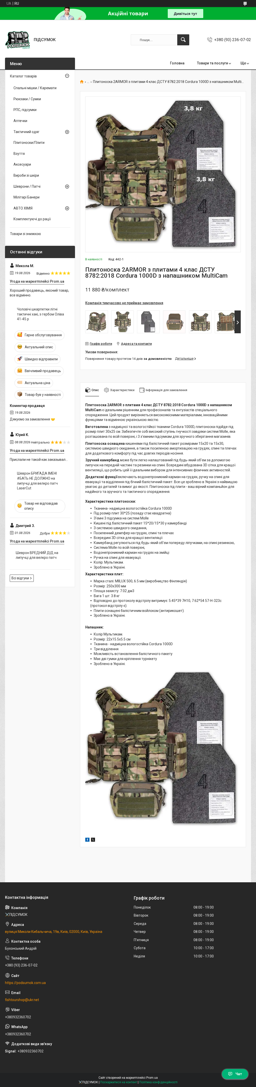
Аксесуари (22, 164)
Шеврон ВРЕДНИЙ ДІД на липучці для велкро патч (37, 555)
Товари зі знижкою (25, 234)
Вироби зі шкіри (26, 175)
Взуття (19, 154)
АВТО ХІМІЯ (23, 208)
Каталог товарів (23, 76)
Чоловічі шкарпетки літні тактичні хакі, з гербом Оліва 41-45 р (40, 314)
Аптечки (20, 121)
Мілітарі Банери (27, 197)
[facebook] (87, 840)
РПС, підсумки (25, 110)
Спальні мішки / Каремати (35, 88)
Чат (239, 1074)
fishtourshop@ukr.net (22, 1000)
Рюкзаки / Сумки (27, 99)
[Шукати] (183, 39)
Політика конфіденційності (158, 1082)
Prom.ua (152, 1077)
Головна (177, 63)
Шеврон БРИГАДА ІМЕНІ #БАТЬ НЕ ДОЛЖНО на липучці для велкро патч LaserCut (37, 480)
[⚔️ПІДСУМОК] (17, 39)
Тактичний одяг (27, 132)
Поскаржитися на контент (118, 1082)
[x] (93, 840)
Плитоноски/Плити (29, 143)
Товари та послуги (212, 63)
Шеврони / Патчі (27, 186)
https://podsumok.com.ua (25, 983)
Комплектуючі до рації (32, 219)
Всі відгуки (20, 578)
